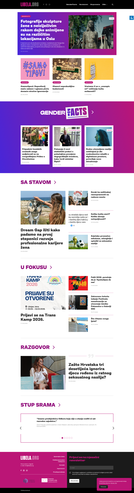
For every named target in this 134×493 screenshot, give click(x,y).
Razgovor (25, 82)
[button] (62, 438)
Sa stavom (83, 4)
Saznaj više (114, 483)
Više (104, 4)
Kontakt (62, 465)
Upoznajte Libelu (59, 456)
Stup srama (95, 4)
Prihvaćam (103, 486)
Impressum (61, 468)
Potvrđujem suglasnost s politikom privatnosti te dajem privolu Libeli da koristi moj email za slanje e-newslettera (92, 473)
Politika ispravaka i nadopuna (59, 460)
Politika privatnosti (25, 490)
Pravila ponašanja (59, 472)
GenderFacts (71, 4)
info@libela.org (29, 465)
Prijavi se (74, 481)
